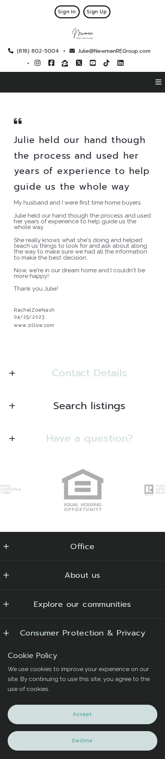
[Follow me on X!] (79, 63)
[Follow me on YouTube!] (92, 63)
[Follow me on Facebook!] (51, 63)
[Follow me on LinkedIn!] (120, 63)
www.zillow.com (34, 325)
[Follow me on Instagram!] (37, 63)
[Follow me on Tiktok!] (106, 63)
